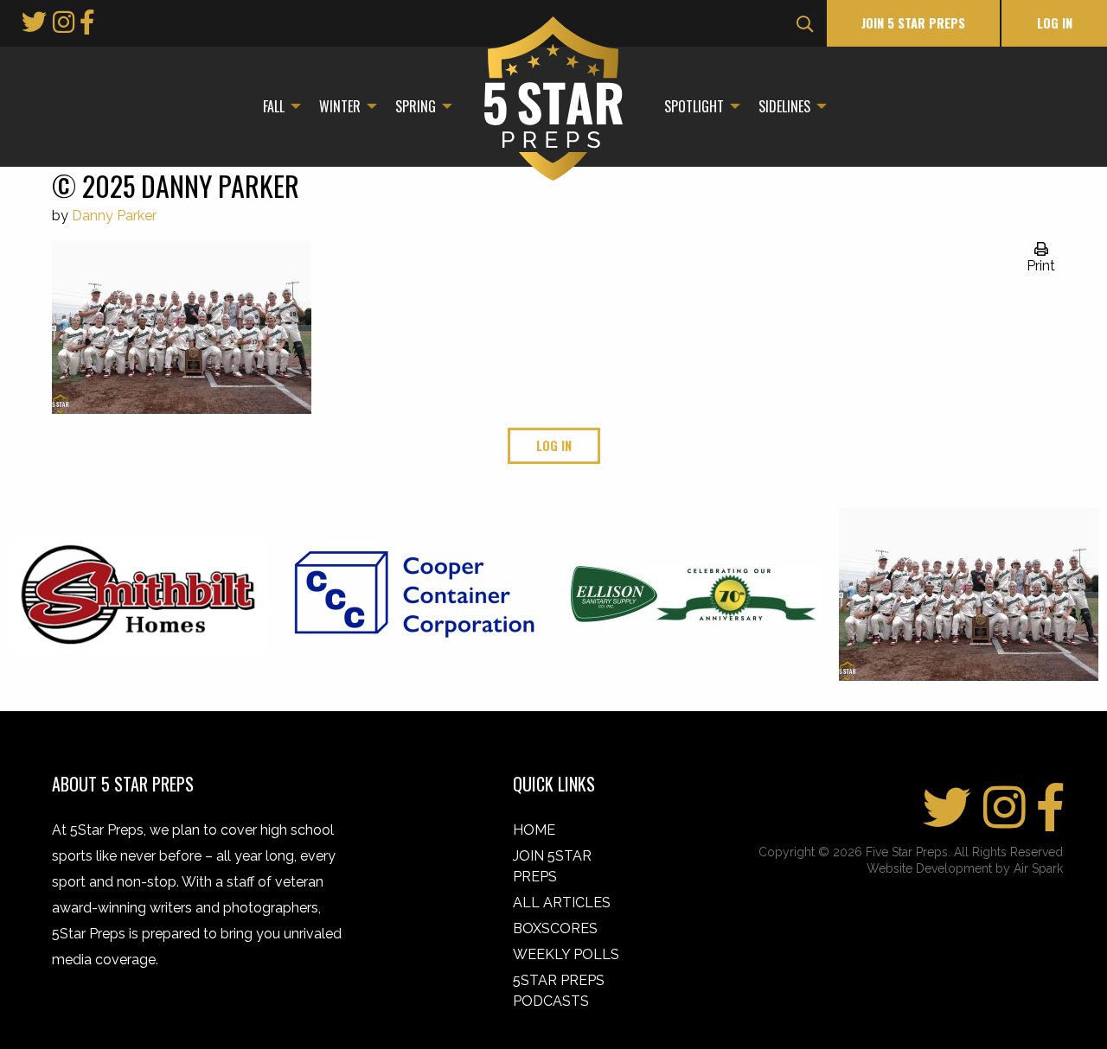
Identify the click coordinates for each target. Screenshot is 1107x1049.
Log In (1054, 23)
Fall (274, 106)
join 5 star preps (913, 23)
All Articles (562, 902)
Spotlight (694, 106)
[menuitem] (277, 106)
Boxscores (555, 928)
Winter (340, 106)
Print (1041, 265)
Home (534, 830)
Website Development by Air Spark (965, 868)
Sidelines (784, 106)
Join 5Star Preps (552, 866)
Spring (415, 106)
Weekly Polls (566, 954)
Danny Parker (114, 215)
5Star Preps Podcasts (559, 990)
